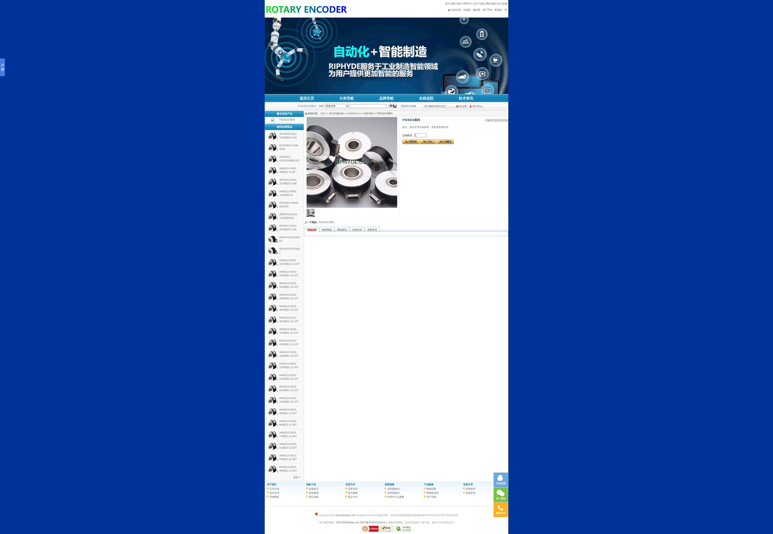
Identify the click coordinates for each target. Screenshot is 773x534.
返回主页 (307, 98)
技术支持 (274, 492)
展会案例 (313, 492)
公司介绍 (274, 488)
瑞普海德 (368, 113)
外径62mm (354, 113)
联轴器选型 (433, 492)
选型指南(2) (393, 492)
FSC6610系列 (326, 222)
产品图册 (429, 484)
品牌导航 (386, 98)
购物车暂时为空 (437, 106)
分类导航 (346, 98)
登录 (459, 3)
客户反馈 (479, 3)
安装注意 (353, 488)
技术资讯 (466, 98)
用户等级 (431, 497)
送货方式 (468, 484)
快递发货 (470, 492)
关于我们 (272, 484)
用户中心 (477, 106)
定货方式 (350, 484)
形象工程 (311, 484)
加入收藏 (502, 3)
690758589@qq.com (347, 522)
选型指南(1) (393, 488)
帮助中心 (468, 3)
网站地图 (491, 3)
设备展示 (313, 488)
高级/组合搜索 (408, 106)
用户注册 (450, 3)
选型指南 (389, 484)
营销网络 (274, 497)
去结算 (463, 106)
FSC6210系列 (287, 119)
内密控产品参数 (395, 497)
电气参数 (353, 492)
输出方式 (353, 497)
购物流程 (431, 488)
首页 (322, 113)
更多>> (297, 477)
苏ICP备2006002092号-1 (374, 522)
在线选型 (426, 98)
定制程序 (470, 488)
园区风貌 (313, 497)
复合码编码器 (336, 113)
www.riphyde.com (345, 515)
